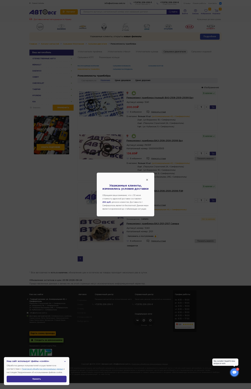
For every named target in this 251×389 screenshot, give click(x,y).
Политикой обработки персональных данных (42, 369)
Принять (36, 379)
